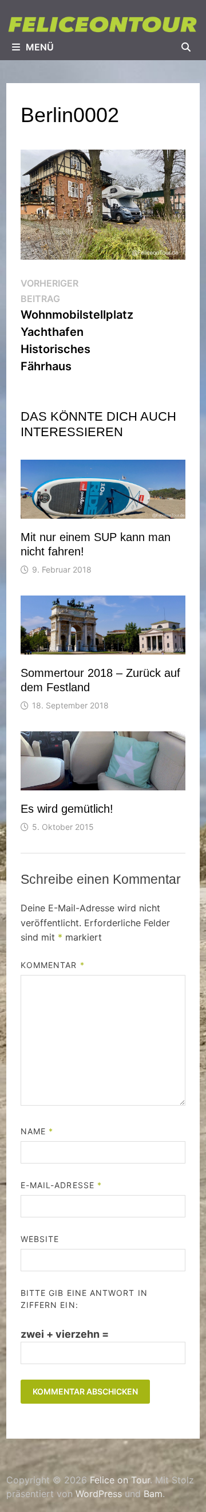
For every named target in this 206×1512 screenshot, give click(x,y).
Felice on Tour (120, 1480)
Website (40, 1239)
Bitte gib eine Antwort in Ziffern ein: (84, 1299)
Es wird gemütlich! (67, 808)
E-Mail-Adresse (61, 1185)
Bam (153, 1493)
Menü (40, 47)
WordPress (99, 1493)
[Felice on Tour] (103, 24)
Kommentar (53, 965)
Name (37, 1131)
